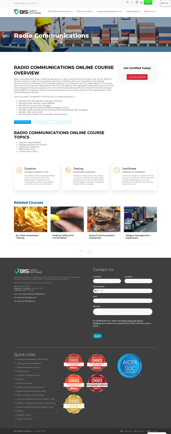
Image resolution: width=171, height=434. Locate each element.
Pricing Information (22, 122)
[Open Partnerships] (139, 11)
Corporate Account (41, 122)
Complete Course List (63, 122)
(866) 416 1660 (19, 3)
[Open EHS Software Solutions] (72, 11)
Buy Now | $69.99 (137, 77)
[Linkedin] (136, 2)
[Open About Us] (154, 11)
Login (148, 2)
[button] (81, 251)
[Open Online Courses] (92, 11)
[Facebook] (132, 2)
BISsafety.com (31, 298)
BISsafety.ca (40, 294)
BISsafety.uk (30, 301)
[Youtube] (141, 2)
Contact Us (32, 3)
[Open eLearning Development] (121, 11)
